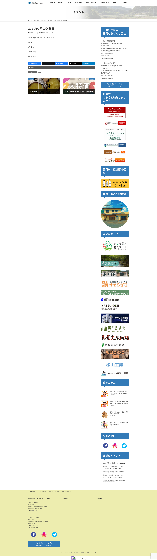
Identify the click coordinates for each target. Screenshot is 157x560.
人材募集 (56, 491)
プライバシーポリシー (45, 491)
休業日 (39, 72)
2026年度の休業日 (109, 463)
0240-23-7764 (108, 75)
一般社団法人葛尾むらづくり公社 (78, 553)
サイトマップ (33, 491)
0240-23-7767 (108, 53)
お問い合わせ (65, 491)
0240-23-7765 (105, 56)
